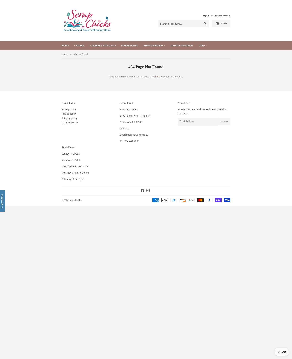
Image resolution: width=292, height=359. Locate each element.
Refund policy (69, 113)
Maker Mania (129, 45)
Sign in (206, 16)
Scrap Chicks (75, 200)
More (202, 45)
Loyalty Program (182, 45)
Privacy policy (69, 109)
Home (65, 45)
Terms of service (70, 122)
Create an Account (222, 16)
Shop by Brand (153, 45)
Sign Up (224, 121)
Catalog (79, 45)
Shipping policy (69, 118)
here (157, 76)
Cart (224, 23)
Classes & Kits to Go (103, 45)
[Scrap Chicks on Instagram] (148, 191)
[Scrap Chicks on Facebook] (142, 191)
